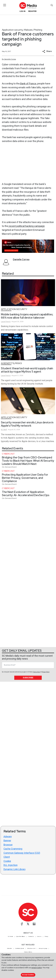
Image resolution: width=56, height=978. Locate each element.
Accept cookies (28, 975)
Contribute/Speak (19, 948)
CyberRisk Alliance (20, 936)
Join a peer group (42, 948)
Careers (39, 936)
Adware (8, 836)
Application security (12, 29)
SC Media (10, 936)
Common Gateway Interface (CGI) (22, 852)
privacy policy (37, 968)
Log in (22, 11)
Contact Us (31, 936)
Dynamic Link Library (15, 869)
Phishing (37, 29)
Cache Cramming (13, 848)
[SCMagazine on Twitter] (28, 924)
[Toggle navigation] (4, 5)
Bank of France (28, 83)
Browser (8, 844)
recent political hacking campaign (26, 226)
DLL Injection (11, 865)
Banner (7, 840)
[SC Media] (28, 5)
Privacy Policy (45, 672)
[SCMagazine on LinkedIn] (34, 924)
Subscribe (28, 678)
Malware (28, 29)
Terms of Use (36, 672)
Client (7, 856)
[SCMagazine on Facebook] (22, 924)
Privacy (46, 936)
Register (32, 11)
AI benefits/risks (11, 363)
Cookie (7, 861)
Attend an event (31, 948)
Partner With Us (28, 952)
